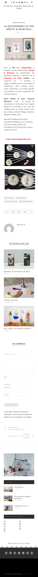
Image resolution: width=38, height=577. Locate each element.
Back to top (28, 574)
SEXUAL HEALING (11, 300)
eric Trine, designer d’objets (17, 328)
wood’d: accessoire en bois (17, 272)
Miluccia (21, 225)
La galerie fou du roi (21, 506)
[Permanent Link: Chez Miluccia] (8, 491)
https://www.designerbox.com (18, 139)
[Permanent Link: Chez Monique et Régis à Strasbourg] (8, 501)
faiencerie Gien (11, 201)
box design (9, 198)
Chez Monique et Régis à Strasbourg (22, 497)
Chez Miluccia (18, 487)
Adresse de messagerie (7, 386)
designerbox (21, 198)
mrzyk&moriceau (25, 201)
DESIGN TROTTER (19, 22)
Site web (6, 395)
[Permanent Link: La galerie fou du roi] (8, 510)
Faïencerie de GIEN (12, 78)
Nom (6, 377)
